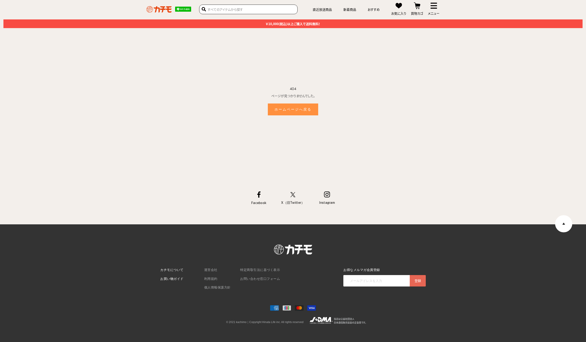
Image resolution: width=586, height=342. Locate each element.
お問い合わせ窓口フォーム (260, 279)
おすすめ (374, 9)
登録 (418, 280)
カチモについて (172, 270)
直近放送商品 (322, 9)
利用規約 (210, 279)
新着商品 (349, 9)
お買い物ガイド (172, 279)
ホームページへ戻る (293, 109)
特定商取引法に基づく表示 (260, 270)
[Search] (204, 9)
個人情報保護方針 (217, 287)
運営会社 (210, 270)
